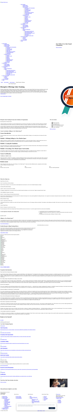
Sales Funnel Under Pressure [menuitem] (29, 31)
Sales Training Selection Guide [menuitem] (11, 72)
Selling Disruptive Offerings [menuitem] (29, 12)
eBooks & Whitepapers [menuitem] (26, 29)
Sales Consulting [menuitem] (25, 25)
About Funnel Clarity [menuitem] (24, 36)
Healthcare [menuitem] (26, 19)
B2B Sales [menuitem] (26, 18)
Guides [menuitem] (24, 30)
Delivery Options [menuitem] (25, 6)
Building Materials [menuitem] (28, 21)
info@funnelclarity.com (59, 397)
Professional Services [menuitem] (28, 20)
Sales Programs (12, 82)
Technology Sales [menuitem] (27, 16)
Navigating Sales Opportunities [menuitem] (11, 47)
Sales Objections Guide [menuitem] (28, 32)
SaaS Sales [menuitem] (26, 22)
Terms (38, 410)
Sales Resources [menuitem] (23, 27)
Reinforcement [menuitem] (25, 5)
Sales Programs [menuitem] (6, 46)
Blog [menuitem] (23, 28)
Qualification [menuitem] (27, 14)
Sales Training (6, 82)
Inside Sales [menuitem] (27, 11)
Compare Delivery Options (4, 232)
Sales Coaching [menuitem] (18, 396)
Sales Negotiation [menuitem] (27, 10)
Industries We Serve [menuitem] (26, 15)
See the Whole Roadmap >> (4, 223)
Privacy (41, 410)
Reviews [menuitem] (24, 38)
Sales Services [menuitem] (4, 63)
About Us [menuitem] (24, 37)
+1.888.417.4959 (58, 398)
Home (2, 82)
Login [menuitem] (3, 80)
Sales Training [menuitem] (23, 4)
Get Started (9, 96)
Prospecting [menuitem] (27, 8)
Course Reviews (3, 93)
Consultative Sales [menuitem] (28, 9)
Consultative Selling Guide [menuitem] (29, 35)
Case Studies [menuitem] (25, 39)
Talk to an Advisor (59, 47)
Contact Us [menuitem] (45, 399)
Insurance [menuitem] (7, 55)
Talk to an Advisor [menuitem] (24, 40)
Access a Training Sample (4, 96)
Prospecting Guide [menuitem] (28, 33)
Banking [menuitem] (26, 17)
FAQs (44, 410)
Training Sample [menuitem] (25, 23)
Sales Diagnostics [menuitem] (25, 26)
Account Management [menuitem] (28, 13)
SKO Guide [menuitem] (27, 34)
